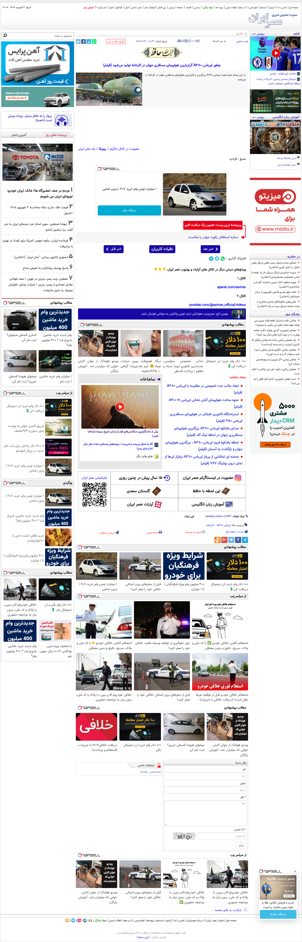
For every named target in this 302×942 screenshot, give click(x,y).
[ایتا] (217, 540)
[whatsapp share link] (94, 41)
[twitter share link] (78, 41)
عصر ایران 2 (101, 7)
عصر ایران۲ (211, 921)
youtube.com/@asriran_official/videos (217, 305)
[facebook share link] (83, 41)
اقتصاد (188, 7)
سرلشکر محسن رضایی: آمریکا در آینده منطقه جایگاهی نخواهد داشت (278, 81)
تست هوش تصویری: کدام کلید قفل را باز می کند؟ (277, 381)
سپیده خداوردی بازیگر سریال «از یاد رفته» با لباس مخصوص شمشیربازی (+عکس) (275, 275)
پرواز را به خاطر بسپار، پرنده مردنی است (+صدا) (30, 118)
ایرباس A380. (223, 525)
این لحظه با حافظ (206, 491)
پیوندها (150, 921)
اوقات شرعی (231, 7)
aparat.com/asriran (231, 287)
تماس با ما (282, 7)
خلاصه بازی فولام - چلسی (283, 74)
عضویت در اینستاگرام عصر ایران (208, 478)
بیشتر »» (258, 33)
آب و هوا (243, 7)
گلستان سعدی (138, 491)
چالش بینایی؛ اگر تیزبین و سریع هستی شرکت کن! (278, 362)
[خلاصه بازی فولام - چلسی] (275, 54)
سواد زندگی (208, 7)
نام (244, 769)
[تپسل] (99, 169)
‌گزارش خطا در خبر (116, 41)
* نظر (243, 797)
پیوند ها (219, 7)
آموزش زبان (88, 7)
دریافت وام (129, 210)
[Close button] (295, 871)
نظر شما (241, 763)
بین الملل (162, 7)
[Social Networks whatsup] (222, 258)
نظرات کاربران (162, 249)
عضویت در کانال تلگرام (124, 149)
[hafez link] (162, 52)
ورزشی (171, 7)
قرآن (127, 7)
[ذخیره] (185, 41)
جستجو (263, 7)
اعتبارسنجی (155, 772)
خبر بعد (208, 249)
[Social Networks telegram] (211, 258)
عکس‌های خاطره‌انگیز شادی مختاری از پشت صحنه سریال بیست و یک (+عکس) (278, 304)
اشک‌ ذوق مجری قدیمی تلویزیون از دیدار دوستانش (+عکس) (277, 294)
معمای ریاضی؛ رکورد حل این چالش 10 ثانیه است (276, 371)
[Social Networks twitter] (217, 258)
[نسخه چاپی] (179, 41)
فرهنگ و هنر (149, 7)
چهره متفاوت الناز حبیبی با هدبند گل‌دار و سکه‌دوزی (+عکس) (277, 284)
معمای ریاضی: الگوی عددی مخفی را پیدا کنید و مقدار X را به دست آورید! (277, 352)
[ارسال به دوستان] (182, 41)
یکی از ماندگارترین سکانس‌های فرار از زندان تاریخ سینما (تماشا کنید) (123, 434)
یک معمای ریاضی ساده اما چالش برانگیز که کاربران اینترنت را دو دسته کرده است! (275, 342)
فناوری (239, 41)
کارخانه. (210, 525)
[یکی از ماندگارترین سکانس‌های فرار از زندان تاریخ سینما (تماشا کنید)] (120, 407)
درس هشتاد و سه (287, 158)
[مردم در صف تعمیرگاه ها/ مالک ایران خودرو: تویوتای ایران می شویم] (37, 162)
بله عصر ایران (86, 149)
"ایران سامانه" (143, 937)
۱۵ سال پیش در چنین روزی (140, 478)
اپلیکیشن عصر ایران (94, 477)
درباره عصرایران (195, 921)
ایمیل (243, 783)
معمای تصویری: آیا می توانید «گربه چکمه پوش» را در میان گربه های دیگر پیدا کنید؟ (277, 332)
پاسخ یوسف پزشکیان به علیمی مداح (46, 268)
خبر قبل (116, 249)
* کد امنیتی (240, 830)
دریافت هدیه (278, 914)
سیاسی (197, 7)
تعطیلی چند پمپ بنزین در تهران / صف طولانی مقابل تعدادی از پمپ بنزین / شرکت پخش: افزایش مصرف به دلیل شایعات (40, 285)
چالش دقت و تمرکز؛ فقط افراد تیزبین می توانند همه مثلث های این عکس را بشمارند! (277, 323)
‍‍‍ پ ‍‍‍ (194, 40)
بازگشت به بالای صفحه (228, 910)
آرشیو (272, 7)
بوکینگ (143, 772)
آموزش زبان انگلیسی (208, 504)
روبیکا (102, 149)
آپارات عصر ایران (140, 504)
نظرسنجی (253, 7)
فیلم (111, 7)
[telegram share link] (88, 41)
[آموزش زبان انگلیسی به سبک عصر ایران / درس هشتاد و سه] (275, 137)
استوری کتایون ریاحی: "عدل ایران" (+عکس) (41, 257)
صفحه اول (293, 7)
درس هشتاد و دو (287, 165)
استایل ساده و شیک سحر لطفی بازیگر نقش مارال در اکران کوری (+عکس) (275, 265)
